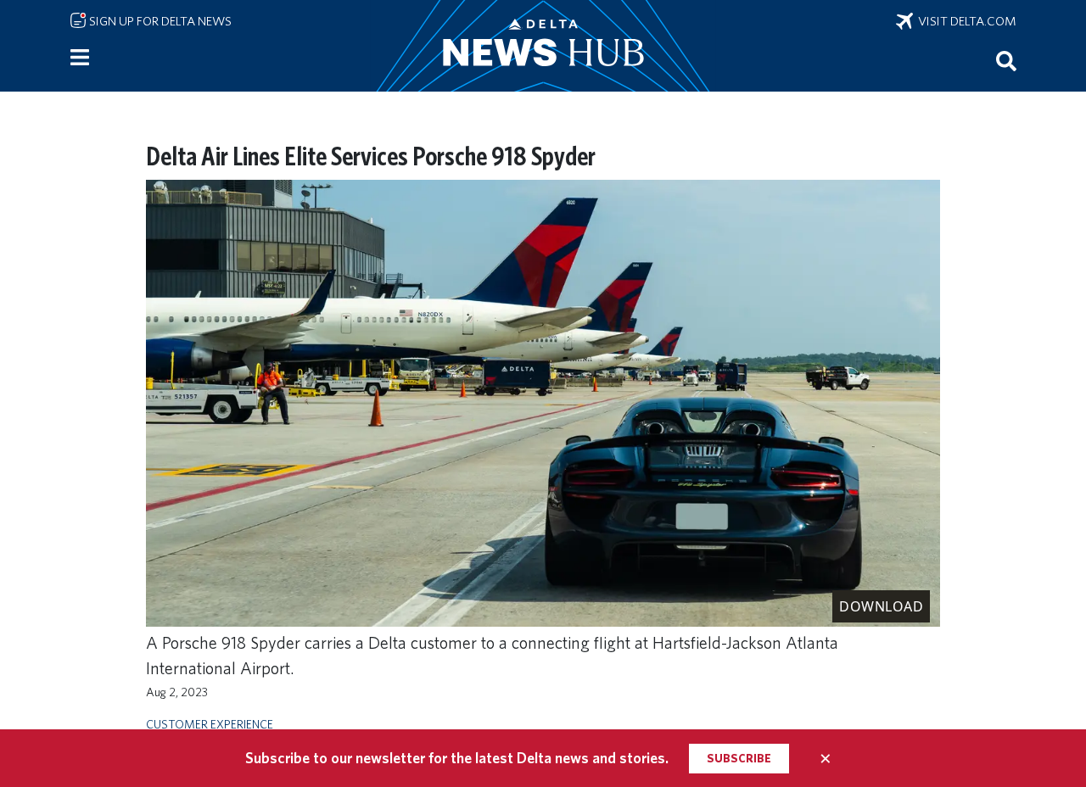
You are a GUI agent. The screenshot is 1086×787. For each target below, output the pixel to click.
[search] (1006, 60)
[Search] (1006, 60)
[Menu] (79, 57)
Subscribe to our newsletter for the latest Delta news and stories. (457, 758)
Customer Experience (209, 724)
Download (881, 606)
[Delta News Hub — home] (543, 46)
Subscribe (739, 758)
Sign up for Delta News (159, 21)
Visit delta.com (964, 21)
